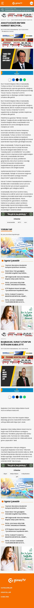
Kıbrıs (8, 20)
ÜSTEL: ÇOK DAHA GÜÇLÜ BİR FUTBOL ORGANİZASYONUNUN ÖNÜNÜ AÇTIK (15, 284)
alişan (5, 474)
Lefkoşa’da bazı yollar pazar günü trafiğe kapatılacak (18, 10)
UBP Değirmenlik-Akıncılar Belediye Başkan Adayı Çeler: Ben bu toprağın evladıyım (17, 278)
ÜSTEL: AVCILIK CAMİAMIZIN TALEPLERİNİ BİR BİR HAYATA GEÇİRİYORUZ (14, 301)
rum (25, 222)
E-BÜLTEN (5, 597)
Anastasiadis (11, 222)
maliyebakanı (25, 474)
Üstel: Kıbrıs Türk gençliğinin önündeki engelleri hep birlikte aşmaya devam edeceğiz (15, 272)
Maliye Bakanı (14, 474)
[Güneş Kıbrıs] (17, 3)
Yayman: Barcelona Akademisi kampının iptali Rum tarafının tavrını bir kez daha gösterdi (16, 266)
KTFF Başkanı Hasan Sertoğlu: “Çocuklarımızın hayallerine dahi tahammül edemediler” (16, 289)
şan (17, 476)
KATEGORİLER (6, 588)
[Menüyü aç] (3, 3)
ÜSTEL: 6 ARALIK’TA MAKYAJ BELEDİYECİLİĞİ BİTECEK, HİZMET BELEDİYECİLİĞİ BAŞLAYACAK (15, 295)
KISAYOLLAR (6, 592)
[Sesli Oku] (9, 80)
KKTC (19, 222)
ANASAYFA (3, 20)
